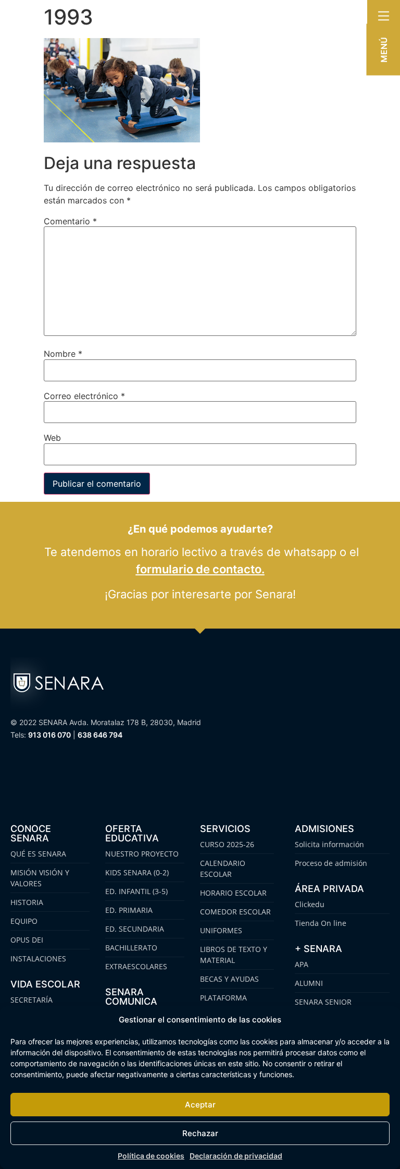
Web (52, 437)
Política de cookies (151, 1155)
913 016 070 (49, 734)
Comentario (70, 221)
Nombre (63, 354)
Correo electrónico (84, 396)
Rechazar (200, 1133)
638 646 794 (100, 734)
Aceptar (200, 1105)
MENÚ (384, 50)
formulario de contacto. (200, 569)
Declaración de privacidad (236, 1155)
